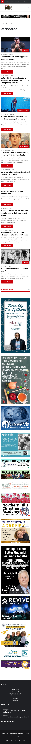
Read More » (7, 71)
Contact (15, 698)
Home (4, 24)
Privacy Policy (15, 700)
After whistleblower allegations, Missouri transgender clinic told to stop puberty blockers (15, 80)
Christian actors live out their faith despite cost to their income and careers (14, 213)
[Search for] (29, 8)
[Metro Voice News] (8, 7)
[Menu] (2, 8)
